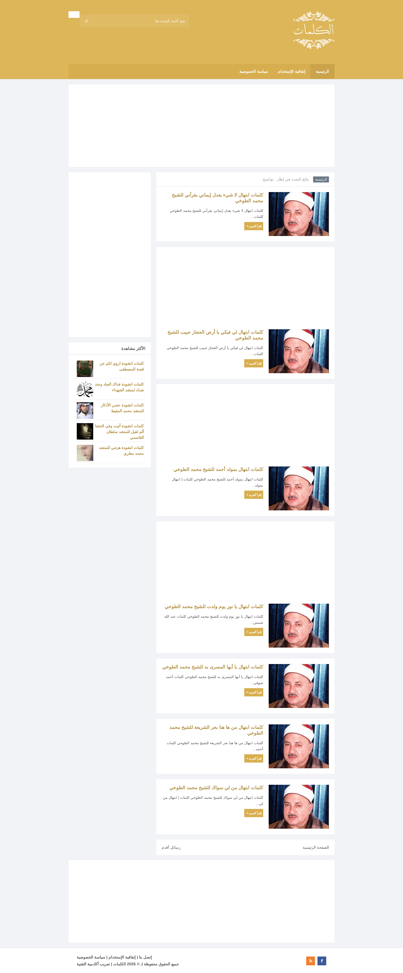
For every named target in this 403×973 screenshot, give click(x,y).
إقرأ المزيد (255, 226)
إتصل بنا (145, 957)
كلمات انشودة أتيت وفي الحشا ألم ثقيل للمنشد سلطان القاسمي (119, 432)
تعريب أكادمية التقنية (93, 964)
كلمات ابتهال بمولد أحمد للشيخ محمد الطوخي (218, 469)
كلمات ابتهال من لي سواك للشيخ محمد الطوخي (216, 787)
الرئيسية (321, 179)
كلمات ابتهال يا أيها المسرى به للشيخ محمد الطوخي (212, 667)
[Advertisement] (201, 125)
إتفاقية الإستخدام (122, 957)
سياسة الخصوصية (91, 957)
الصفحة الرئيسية (316, 847)
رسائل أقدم (171, 847)
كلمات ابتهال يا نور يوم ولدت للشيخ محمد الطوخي (214, 606)
